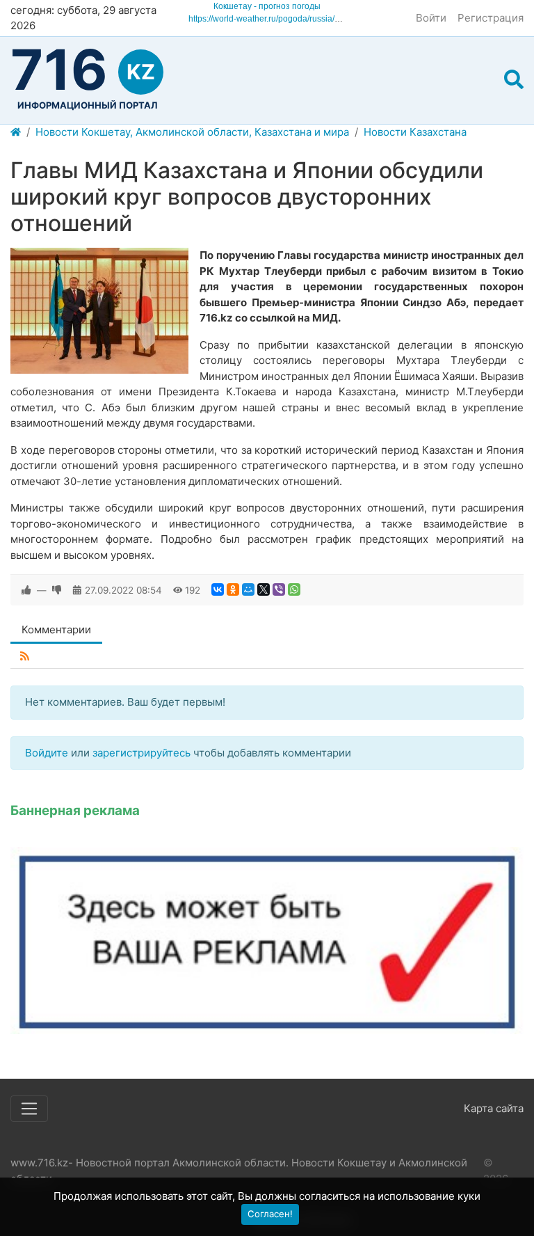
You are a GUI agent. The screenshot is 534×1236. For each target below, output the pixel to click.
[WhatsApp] (294, 589)
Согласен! (270, 1213)
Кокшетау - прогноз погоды (267, 6)
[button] (514, 80)
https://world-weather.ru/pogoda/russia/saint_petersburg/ (294, 19)
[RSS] (24, 657)
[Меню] (29, 1108)
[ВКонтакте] (217, 589)
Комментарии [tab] (56, 629)
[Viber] (279, 589)
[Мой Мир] (248, 589)
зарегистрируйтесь (141, 752)
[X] (263, 589)
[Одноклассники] (233, 589)
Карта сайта (494, 1108)
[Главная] (15, 133)
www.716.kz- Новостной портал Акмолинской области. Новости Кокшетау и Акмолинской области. (238, 1170)
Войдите (46, 752)
